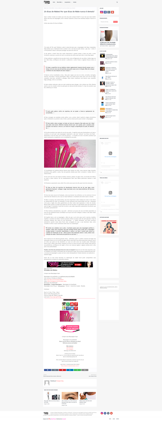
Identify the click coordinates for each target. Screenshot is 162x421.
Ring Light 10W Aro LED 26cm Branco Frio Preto (52, 401)
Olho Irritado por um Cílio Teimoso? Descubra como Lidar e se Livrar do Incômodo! (69, 402)
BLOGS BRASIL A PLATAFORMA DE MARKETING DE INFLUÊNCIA (112, 110)
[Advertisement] (70, 34)
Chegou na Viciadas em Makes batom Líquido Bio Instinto (111, 91)
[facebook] (105, 12)
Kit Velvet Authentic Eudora (111, 61)
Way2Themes (53, 418)
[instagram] (101, 12)
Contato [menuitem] (74, 2)
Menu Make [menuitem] (59, 2)
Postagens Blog (59, 381)
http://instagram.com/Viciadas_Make (57, 281)
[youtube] (112, 12)
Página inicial (46, 8)
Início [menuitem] (54, 2)
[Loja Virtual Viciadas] (109, 233)
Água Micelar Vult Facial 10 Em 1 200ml (111, 77)
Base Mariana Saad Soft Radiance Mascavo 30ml (111, 97)
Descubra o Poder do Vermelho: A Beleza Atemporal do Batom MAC (111, 84)
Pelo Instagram (69, 349)
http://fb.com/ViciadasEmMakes (55, 279)
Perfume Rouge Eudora (110, 115)
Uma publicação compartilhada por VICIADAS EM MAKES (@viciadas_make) (116, 169)
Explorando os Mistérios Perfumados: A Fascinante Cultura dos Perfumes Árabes (111, 69)
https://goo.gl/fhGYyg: (55, 297)
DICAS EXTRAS (51, 8)
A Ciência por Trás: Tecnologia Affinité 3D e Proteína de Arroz (108, 43)
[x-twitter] (108, 12)
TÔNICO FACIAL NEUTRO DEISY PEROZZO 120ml (85, 401)
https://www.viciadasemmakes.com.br (70, 365)
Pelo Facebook (70, 347)
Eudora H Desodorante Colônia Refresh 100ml (110, 103)
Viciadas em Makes (104, 45)
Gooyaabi (64, 418)
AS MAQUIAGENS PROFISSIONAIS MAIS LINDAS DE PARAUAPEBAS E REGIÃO (112, 56)
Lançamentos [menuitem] (67, 2)
